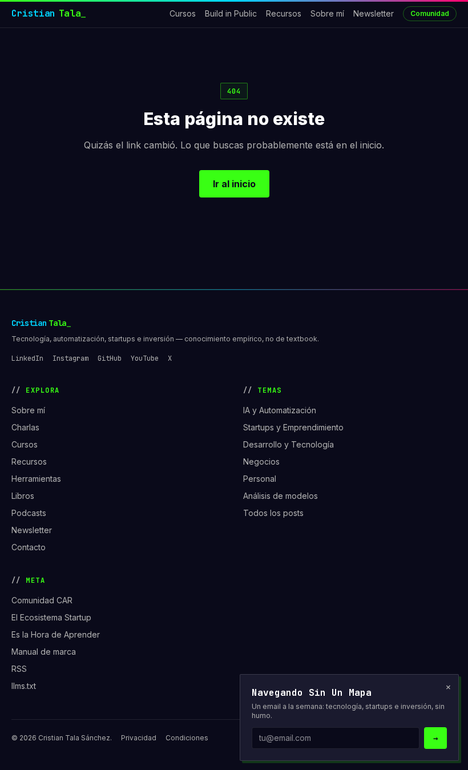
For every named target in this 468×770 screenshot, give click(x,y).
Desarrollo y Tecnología (288, 444)
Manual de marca (43, 651)
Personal (259, 478)
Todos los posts (273, 513)
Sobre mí (327, 13)
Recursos (283, 13)
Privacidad (138, 737)
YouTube (145, 358)
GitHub (110, 358)
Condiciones (187, 737)
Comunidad (429, 13)
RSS (19, 669)
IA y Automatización (279, 410)
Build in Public (231, 13)
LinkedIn (27, 358)
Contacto (28, 547)
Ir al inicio (234, 184)
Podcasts (28, 513)
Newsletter (373, 13)
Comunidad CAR (41, 600)
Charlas (25, 427)
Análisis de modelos (280, 496)
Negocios (261, 461)
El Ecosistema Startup (51, 617)
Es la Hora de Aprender (55, 634)
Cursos (183, 13)
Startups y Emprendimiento (293, 427)
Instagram (70, 358)
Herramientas (36, 478)
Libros (22, 496)
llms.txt (23, 686)
